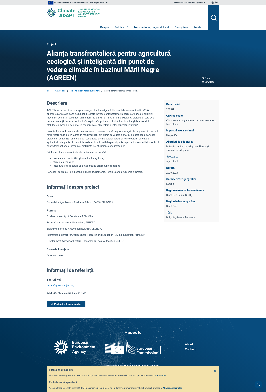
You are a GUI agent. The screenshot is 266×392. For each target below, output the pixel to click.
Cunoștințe (181, 27)
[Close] (215, 371)
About (189, 344)
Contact (190, 349)
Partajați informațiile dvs (67, 304)
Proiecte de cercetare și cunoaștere (84, 91)
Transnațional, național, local (151, 27)
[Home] (48, 91)
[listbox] (78, 2)
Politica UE (121, 27)
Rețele (197, 27)
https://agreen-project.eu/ (61, 285)
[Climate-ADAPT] (126, 12)
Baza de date (59, 91)
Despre (104, 27)
